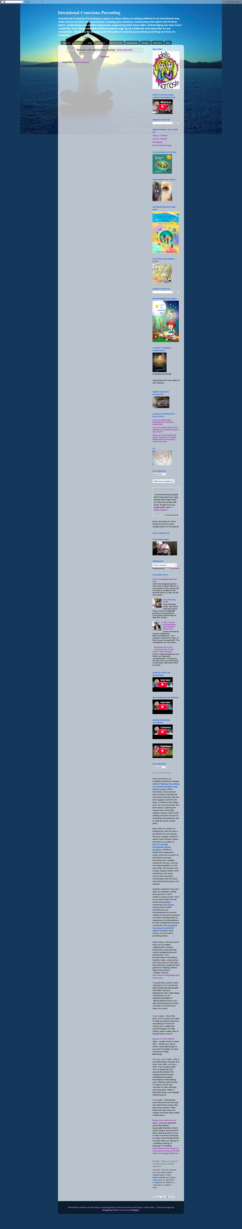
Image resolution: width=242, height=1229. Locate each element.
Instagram (158, 142)
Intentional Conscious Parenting (89, 12)
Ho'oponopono (167, 772)
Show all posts (124, 50)
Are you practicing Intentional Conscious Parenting (163, 422)
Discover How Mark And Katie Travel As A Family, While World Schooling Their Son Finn (165, 438)
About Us (67, 43)
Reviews (145, 43)
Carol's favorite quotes (163, 489)
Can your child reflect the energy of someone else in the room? (166, 429)
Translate (174, 568)
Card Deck (100, 43)
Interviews (157, 43)
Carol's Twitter (160, 139)
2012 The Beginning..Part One (165, 580)
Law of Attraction (158, 772)
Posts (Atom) (82, 62)
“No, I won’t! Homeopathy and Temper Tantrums (169, 625)
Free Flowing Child (169, 601)
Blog (168, 43)
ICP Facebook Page (162, 145)
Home (105, 56)
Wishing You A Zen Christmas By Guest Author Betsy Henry (163, 649)
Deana (156, 1016)
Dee (154, 1161)
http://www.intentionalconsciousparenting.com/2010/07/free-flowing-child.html (166, 1150)
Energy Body (132, 43)
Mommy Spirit (160, 1059)
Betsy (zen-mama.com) (164, 1120)
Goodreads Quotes (171, 515)
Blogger (135, 1210)
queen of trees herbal (163, 1039)
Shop (89, 43)
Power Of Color (116, 43)
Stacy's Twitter (160, 135)
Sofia (155, 1100)
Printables (79, 43)
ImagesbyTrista (110, 1210)
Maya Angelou (161, 510)
